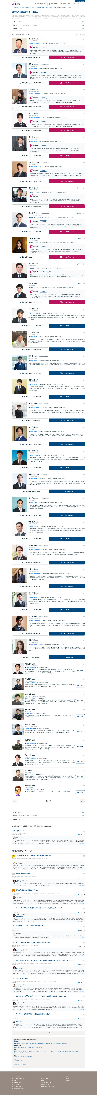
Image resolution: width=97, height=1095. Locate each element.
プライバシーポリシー (46, 1082)
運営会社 (68, 1078)
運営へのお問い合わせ (19, 1088)
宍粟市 (51, 1051)
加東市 (55, 1051)
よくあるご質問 (17, 1086)
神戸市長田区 (35, 1043)
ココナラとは (17, 1084)
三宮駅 (44, 620)
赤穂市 (30, 1051)
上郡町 (22, 1052)
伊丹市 (35, 502)
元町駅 (44, 313)
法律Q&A (16, 1080)
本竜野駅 (43, 526)
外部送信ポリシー (45, 1084)
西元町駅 (45, 43)
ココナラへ (15, 1)
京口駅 (41, 141)
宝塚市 (35, 68)
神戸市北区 (53, 1043)
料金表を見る (43, 47)
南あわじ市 (20, 1064)
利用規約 (43, 1080)
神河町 (15, 1052)
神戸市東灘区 (17, 1043)
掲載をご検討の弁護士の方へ (47, 1086)
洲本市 (15, 1064)
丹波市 (21, 1060)
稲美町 (66, 1051)
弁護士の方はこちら (80, 1)
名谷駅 (40, 698)
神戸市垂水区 (47, 1043)
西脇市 (34, 1051)
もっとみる (48, 1033)
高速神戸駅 (41, 682)
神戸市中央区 (37, 43)
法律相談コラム (17, 1082)
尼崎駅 (37, 789)
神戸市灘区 (23, 1043)
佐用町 (26, 1052)
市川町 (73, 1051)
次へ (82, 801)
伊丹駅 (41, 502)
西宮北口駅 (42, 431)
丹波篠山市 (16, 1060)
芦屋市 (22, 1047)
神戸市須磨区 (33, 698)
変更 (83, 21)
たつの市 (36, 526)
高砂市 (41, 1051)
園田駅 (37, 774)
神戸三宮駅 (45, 93)
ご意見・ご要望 (44, 1078)
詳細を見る (80, 670)
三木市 (37, 1051)
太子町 (19, 1052)
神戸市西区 (64, 1043)
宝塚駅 (41, 68)
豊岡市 (15, 1056)
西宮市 (35, 431)
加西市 (48, 1051)
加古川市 (26, 1051)
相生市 (22, 1051)
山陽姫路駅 (42, 360)
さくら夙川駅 (43, 478)
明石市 (19, 1051)
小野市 (44, 1051)
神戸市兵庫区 (28, 1043)
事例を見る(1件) (44, 271)
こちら (39, 34)
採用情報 (68, 1080)
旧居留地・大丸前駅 (47, 573)
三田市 (36, 1047)
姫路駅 (41, 166)
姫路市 (35, 141)
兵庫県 (31, 43)
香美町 (26, 1056)
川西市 (33, 1047)
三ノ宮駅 (45, 407)
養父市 (19, 1056)
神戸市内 (16, 1041)
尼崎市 (31, 774)
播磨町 (69, 1051)
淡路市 (24, 1064)
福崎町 (76, 1051)
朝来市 (22, 1056)
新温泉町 (30, 1056)
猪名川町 (40, 1047)
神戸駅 (40, 758)
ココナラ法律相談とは (19, 1078)
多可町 (62, 1051)
